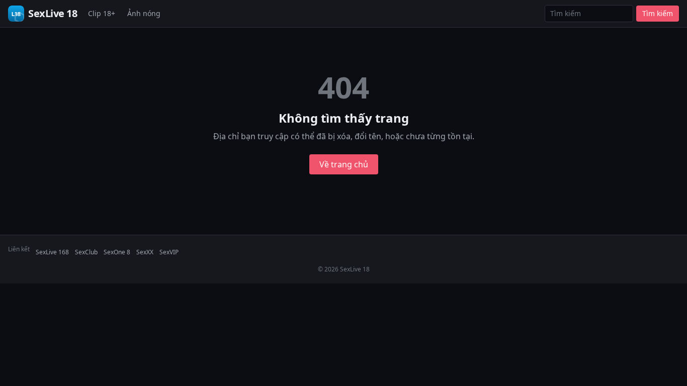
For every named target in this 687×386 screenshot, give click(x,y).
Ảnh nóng (143, 13)
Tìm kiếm (657, 13)
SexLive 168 (52, 252)
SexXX (144, 252)
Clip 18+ (101, 13)
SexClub (86, 252)
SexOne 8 (117, 252)
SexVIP (169, 252)
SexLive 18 (52, 13)
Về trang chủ (343, 164)
